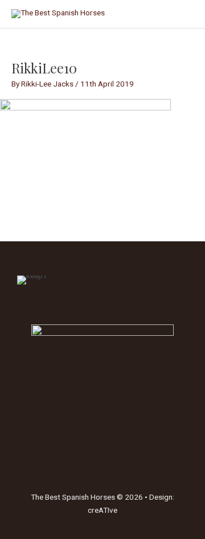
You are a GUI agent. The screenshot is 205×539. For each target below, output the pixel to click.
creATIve (102, 510)
